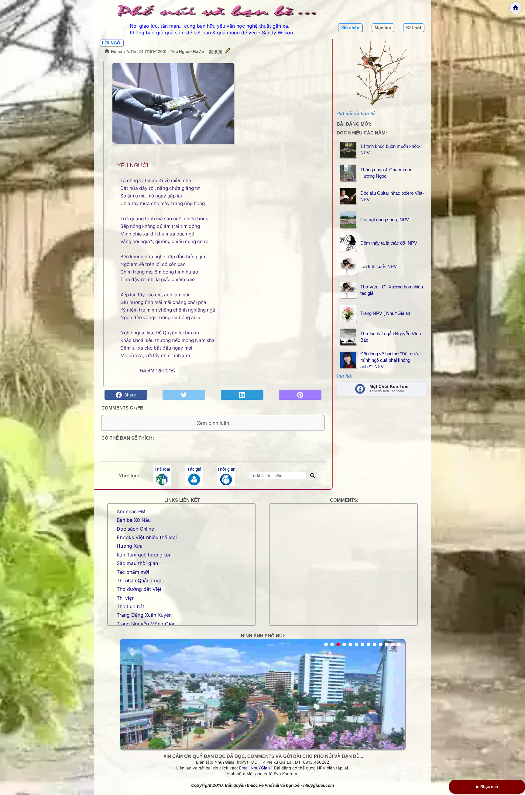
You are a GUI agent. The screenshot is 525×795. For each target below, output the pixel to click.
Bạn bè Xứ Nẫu (134, 520)
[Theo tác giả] (194, 475)
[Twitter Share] (184, 395)
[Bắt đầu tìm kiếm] (313, 475)
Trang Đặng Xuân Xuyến (144, 615)
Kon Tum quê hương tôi (143, 555)
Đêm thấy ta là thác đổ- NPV (388, 243)
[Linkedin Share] (242, 395)
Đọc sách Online (135, 529)
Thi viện (126, 598)
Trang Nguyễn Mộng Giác (146, 624)
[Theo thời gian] (226, 475)
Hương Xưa (129, 546)
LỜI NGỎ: (112, 42)
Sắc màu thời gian (137, 563)
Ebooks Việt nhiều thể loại (147, 537)
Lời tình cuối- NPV (378, 266)
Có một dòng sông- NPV (384, 219)
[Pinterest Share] (300, 395)
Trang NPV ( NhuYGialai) (385, 313)
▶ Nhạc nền (487, 786)
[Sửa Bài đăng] (228, 51)
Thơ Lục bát (130, 606)
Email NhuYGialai (255, 767)
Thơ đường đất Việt (139, 589)
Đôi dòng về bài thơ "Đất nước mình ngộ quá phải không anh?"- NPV (390, 360)
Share (129, 394)
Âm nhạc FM (131, 511)
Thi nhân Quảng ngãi (140, 580)
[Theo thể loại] (162, 475)
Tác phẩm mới (133, 572)
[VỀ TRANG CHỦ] (515, 8)
